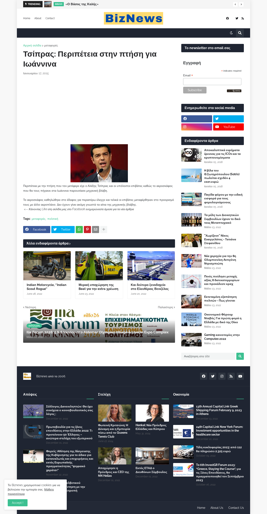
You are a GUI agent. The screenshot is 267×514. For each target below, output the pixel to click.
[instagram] (196, 126)
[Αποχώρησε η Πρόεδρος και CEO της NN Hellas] (114, 455)
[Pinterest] (87, 229)
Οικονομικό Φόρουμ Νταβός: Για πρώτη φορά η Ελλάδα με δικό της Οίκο (223, 318)
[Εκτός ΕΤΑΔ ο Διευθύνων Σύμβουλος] (152, 455)
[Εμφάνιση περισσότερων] (103, 229)
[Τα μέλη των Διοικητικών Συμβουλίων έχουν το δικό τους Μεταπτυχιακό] (191, 220)
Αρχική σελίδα (32, 45)
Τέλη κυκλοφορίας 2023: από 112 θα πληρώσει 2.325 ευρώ (219, 449)
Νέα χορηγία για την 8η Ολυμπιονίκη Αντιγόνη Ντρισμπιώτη (220, 259)
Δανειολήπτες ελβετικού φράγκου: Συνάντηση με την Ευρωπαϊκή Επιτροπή (65, 486)
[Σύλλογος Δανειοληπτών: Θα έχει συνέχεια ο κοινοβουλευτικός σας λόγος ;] (33, 411)
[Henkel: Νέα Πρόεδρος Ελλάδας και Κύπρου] (152, 413)
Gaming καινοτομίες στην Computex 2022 (222, 336)
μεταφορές (51, 45)
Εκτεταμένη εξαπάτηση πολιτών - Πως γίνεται (220, 298)
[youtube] (240, 376)
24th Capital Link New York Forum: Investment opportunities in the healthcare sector (219, 430)
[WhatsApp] (79, 229)
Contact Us (236, 507)
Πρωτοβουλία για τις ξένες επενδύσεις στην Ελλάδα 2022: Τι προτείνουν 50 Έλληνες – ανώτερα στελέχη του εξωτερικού (69, 432)
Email (188, 75)
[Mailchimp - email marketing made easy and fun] (234, 91)
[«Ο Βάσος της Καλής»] (48, 4)
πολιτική (52, 218)
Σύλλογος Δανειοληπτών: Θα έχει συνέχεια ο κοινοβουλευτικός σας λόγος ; (69, 410)
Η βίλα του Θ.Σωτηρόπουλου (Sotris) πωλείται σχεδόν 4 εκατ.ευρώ (221, 176)
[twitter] (237, 18)
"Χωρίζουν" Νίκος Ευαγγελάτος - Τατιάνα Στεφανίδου (220, 239)
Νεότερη (30, 307)
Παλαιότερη (165, 307)
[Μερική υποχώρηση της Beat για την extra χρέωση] (99, 265)
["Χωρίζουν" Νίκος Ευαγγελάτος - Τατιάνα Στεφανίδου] (191, 240)
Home (26, 18)
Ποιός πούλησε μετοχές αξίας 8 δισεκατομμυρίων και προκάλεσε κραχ (221, 280)
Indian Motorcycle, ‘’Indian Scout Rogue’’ (46, 287)
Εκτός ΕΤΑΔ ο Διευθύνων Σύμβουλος (151, 469)
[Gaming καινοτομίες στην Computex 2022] (191, 339)
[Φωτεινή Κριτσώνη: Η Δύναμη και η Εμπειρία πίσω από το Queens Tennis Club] (114, 413)
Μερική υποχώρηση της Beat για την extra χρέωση (98, 287)
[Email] (95, 229)
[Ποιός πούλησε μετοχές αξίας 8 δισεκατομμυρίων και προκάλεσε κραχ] (191, 281)
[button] (235, 4)
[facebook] (227, 18)
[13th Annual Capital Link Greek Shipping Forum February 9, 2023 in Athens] (183, 411)
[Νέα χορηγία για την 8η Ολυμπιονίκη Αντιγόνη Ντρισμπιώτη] (191, 261)
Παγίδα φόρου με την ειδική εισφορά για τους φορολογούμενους (223, 198)
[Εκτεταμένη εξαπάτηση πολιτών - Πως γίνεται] (191, 301)
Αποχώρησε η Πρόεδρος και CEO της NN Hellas (113, 471)
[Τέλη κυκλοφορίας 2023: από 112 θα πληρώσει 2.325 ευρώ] (183, 452)
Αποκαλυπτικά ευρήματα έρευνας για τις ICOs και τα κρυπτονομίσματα (222, 153)
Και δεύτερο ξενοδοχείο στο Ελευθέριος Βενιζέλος (150, 287)
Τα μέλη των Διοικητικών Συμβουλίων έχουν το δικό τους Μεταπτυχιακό (222, 218)
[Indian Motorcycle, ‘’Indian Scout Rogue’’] (47, 265)
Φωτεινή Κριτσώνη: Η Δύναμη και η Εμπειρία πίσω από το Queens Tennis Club (114, 430)
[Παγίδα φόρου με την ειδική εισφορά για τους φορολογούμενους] (191, 199)
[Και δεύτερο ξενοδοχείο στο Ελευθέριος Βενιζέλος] (151, 265)
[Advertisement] (99, 110)
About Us (216, 507)
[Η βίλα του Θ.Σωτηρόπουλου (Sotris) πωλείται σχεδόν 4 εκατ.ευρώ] (191, 175)
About (37, 18)
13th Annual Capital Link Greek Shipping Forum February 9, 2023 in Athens (219, 410)
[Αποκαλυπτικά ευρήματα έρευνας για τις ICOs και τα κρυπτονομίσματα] (191, 155)
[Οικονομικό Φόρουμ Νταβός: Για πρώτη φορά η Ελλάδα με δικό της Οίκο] (191, 319)
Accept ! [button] (17, 502)
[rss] (243, 18)
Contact (50, 18)
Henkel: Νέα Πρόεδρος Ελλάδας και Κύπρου (151, 427)
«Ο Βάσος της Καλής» (81, 4)
